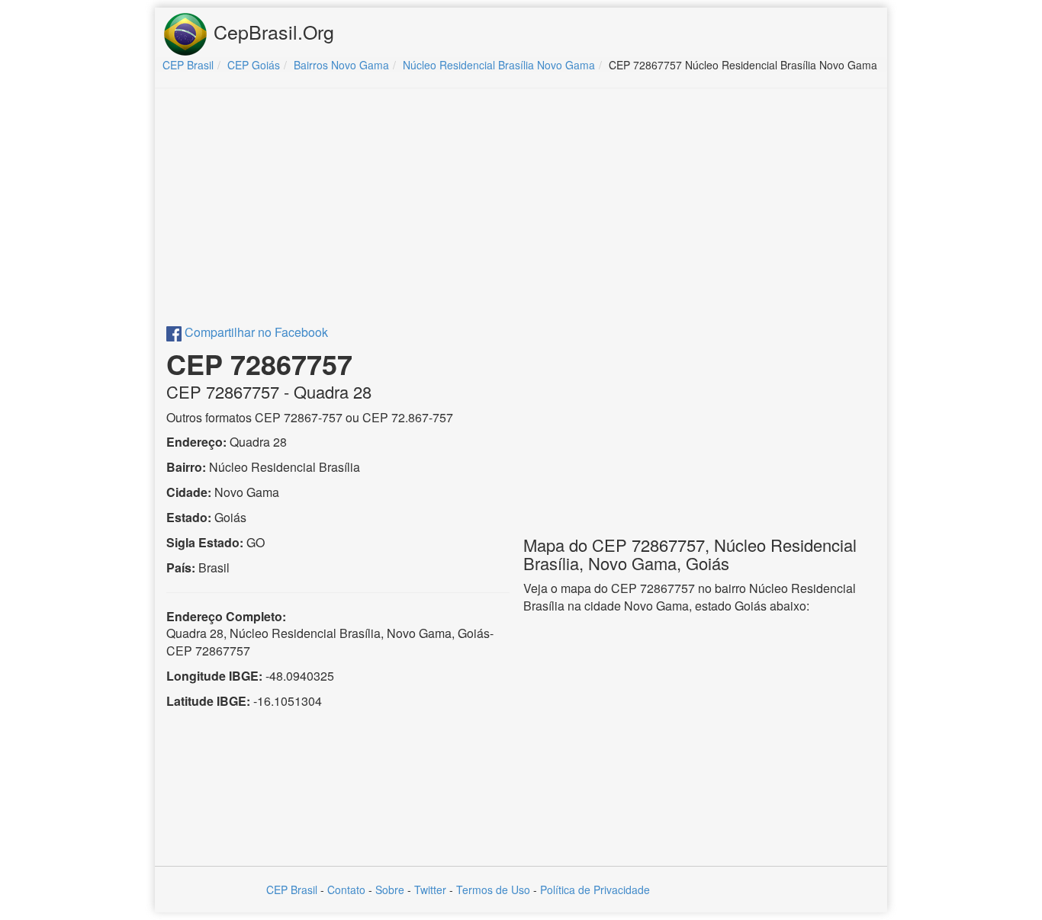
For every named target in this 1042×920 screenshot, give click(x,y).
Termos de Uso (493, 889)
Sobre (389, 889)
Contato (346, 889)
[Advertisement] (521, 210)
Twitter (430, 889)
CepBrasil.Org (271, 31)
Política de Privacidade (595, 889)
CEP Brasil (291, 889)
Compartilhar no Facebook (255, 332)
